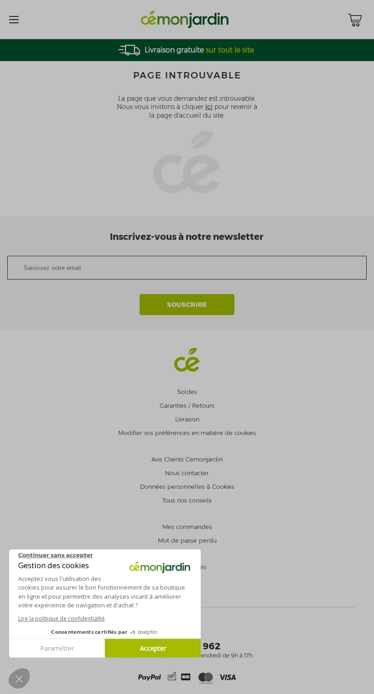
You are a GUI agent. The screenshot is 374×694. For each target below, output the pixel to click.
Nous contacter (187, 473)
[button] (19, 678)
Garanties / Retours (187, 405)
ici (209, 107)
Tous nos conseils (187, 500)
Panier (354, 20)
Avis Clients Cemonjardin (187, 459)
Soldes (187, 391)
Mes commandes (187, 526)
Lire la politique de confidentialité (61, 618)
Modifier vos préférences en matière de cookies (187, 433)
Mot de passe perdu (187, 540)
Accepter (153, 648)
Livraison (187, 419)
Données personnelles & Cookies (187, 486)
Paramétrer (57, 648)
